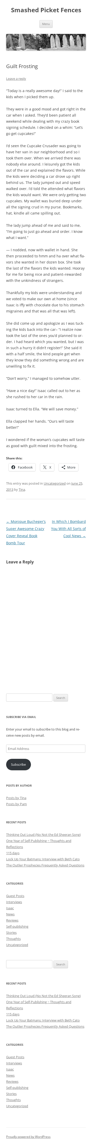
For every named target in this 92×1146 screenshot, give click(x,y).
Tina (22, 489)
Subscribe (18, 764)
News (10, 914)
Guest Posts (15, 895)
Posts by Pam (16, 804)
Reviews (12, 920)
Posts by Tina (16, 798)
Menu (46, 24)
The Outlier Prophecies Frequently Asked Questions (45, 865)
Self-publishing (17, 926)
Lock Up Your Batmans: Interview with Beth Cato (43, 859)
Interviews (14, 902)
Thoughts (13, 938)
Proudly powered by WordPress (28, 1137)
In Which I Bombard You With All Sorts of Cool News (68, 528)
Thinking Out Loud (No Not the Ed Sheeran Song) (43, 834)
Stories (11, 932)
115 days (12, 853)
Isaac (10, 908)
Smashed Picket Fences (46, 10)
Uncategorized (55, 483)
